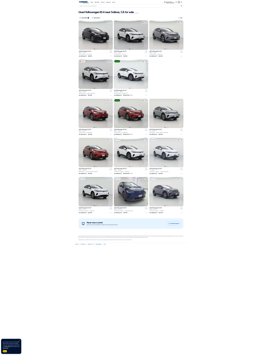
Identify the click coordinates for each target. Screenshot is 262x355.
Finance (103, 2)
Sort (181, 18)
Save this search (174, 223)
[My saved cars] (176, 2)
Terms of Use (5, 348)
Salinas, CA (90, 244)
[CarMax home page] (84, 2)
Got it (5, 351)
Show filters (85, 18)
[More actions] (111, 56)
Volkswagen (98, 244)
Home (76, 244)
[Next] (111, 35)
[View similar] (108, 22)
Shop (92, 2)
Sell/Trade (97, 2)
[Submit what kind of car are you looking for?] (181, 5)
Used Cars (83, 244)
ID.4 (105, 244)
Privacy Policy (7, 346)
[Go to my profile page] (180, 2)
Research (108, 2)
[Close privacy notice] (20, 340)
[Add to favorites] (111, 22)
